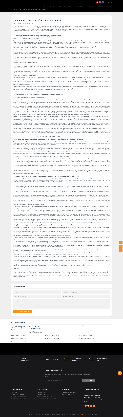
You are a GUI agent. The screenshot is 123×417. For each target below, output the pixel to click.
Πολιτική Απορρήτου (82, 414)
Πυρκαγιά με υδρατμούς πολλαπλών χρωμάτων (23, 398)
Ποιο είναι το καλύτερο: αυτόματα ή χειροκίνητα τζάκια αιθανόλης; (19, 338)
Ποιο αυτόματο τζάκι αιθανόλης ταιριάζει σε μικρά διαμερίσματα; (19, 341)
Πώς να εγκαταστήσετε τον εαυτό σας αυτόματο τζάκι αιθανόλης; (88, 325)
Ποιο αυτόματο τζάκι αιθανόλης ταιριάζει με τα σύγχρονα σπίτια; (53, 338)
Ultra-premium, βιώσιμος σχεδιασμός (25, 359)
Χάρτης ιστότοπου (92, 414)
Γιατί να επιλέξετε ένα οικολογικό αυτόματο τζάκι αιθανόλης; (53, 325)
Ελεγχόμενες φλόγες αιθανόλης (44, 396)
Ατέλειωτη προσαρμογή (52, 359)
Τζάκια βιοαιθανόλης (41, 392)
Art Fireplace (15, 9)
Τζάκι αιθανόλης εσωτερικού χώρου (70, 392)
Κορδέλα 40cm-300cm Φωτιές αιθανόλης (47, 398)
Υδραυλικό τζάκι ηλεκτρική (17, 394)
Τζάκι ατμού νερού (15, 392)
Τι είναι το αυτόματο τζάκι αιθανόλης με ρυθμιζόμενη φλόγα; (35, 327)
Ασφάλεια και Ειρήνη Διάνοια (102, 359)
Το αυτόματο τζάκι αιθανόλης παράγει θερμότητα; (33, 9)
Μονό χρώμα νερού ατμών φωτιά (19, 396)
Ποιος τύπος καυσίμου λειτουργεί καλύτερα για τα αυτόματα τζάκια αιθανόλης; (88, 338)
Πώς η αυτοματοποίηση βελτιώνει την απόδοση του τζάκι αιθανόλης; (19, 335)
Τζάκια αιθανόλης (40, 394)
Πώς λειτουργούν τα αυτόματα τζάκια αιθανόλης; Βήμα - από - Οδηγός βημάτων (88, 335)
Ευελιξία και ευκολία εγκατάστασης (77, 359)
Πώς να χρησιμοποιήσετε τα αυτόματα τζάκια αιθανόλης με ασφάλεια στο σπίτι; (53, 335)
